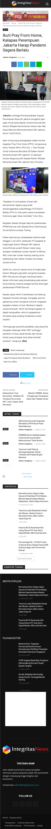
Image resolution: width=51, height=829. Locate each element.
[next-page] (8, 466)
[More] (38, 375)
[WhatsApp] (26, 64)
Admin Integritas (10, 57)
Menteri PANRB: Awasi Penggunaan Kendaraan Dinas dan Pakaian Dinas (37, 396)
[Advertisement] (25, 709)
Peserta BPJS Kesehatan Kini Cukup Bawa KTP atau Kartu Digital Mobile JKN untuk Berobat (33, 530)
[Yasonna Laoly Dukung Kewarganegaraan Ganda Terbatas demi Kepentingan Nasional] (9, 453)
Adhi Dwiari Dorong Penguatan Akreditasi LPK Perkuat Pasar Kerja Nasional (32, 423)
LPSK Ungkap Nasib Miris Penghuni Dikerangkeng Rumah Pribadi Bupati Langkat (33, 663)
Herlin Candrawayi (17, 350)
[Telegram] (32, 64)
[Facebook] (14, 64)
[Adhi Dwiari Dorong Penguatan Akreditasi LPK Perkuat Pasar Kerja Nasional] (9, 424)
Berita (14, 23)
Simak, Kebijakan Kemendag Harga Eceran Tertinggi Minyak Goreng (32, 677)
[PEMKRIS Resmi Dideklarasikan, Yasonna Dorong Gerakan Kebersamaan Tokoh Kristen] (9, 438)
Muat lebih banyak (25, 559)
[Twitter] (20, 64)
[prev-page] (4, 466)
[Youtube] (35, 804)
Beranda (6, 23)
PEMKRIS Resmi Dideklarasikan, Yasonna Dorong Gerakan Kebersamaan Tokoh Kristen (32, 437)
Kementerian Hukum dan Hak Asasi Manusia (20, 354)
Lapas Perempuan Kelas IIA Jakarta (17, 358)
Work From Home (39, 358)
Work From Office (10, 362)
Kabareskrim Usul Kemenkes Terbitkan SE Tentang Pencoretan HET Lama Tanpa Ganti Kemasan (13, 399)
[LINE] (39, 64)
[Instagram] (22, 804)
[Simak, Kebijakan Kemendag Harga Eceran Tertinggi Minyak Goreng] (9, 678)
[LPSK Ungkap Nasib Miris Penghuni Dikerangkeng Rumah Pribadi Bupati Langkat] (9, 664)
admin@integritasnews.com (27, 785)
